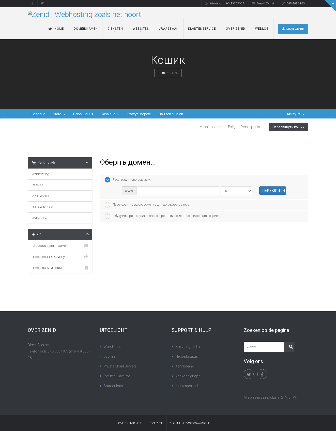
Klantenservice (202, 28)
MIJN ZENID (295, 28)
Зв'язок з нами (171, 113)
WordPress (112, 347)
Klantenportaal (186, 386)
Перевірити (273, 191)
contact (155, 423)
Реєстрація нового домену (132, 179)
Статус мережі (139, 113)
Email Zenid (265, 3)
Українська (210, 127)
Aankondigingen (187, 376)
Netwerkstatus (186, 356)
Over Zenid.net (129, 423)
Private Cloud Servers (120, 366)
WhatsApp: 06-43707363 (227, 3)
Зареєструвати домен (50, 246)
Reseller (37, 185)
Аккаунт (294, 113)
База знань (110, 113)
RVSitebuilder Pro (117, 376)
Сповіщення (83, 113)
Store (58, 113)
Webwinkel (39, 218)
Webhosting (40, 174)
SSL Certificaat (42, 207)
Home (59, 28)
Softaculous (113, 386)
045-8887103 (296, 3)
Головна (38, 113)
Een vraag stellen (188, 347)
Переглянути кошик (288, 127)
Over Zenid (235, 28)
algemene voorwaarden (189, 423)
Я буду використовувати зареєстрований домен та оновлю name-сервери (167, 216)
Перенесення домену (48, 257)
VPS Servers (40, 196)
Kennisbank (184, 366)
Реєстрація (250, 127)
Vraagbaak (168, 28)
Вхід (231, 127)
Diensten (115, 28)
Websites (141, 28)
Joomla (110, 356)
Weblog (262, 28)
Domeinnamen (86, 28)
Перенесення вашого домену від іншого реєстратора (151, 204)
